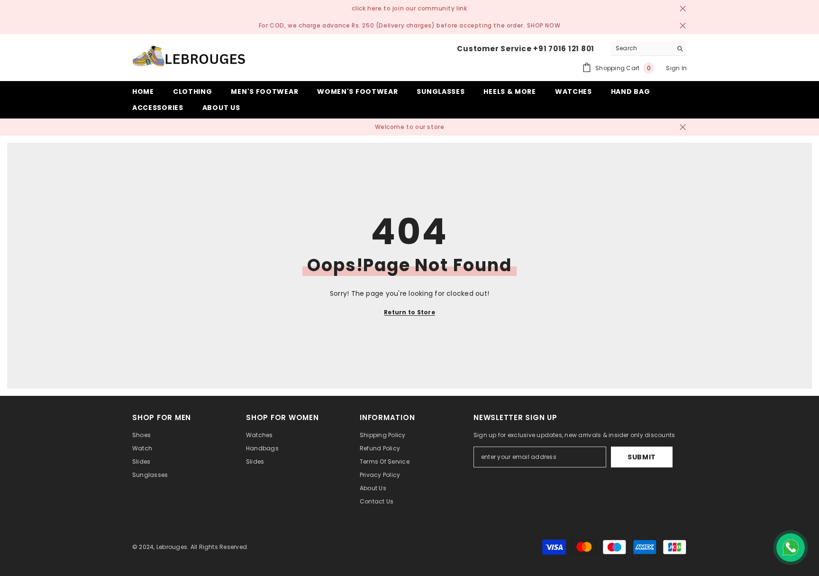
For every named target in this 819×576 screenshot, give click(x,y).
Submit (642, 457)
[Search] (649, 48)
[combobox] (641, 48)
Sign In (676, 68)
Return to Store (409, 312)
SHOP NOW (543, 25)
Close (683, 9)
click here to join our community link (409, 8)
